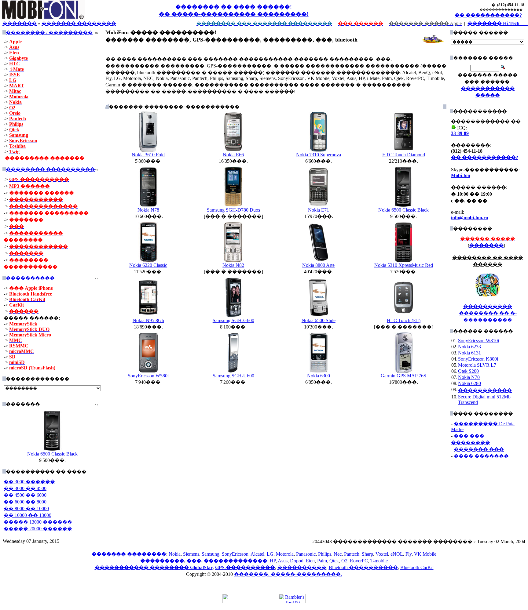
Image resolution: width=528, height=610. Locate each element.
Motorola (285, 554)
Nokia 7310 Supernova (318, 154)
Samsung (210, 554)
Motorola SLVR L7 (477, 365)
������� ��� (479, 449)
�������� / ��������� (49, 32)
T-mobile (379, 560)
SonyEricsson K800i (478, 358)
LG (270, 554)
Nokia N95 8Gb (148, 320)
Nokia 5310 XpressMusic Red (403, 265)
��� (194, 560)
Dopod (296, 560)
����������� (485, 390)
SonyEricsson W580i (148, 375)
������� (19, 23)
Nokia (175, 554)
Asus (283, 560)
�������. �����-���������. (288, 574)
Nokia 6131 (469, 352)
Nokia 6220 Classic (148, 265)
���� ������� (481, 456)
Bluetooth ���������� (363, 567)
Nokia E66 (233, 154)
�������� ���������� (50, 169)
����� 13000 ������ (38, 522)
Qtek (334, 560)
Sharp (367, 554)
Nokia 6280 (469, 383)
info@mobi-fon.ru (469, 217)
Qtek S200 (468, 371)
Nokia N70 (469, 377)
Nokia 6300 (318, 375)
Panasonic (306, 554)
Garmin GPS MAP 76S (403, 375)
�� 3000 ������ (29, 481)
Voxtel (382, 554)
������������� (235, 560)
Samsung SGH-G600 (233, 320)
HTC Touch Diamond (403, 154)
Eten (310, 560)
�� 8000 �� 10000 (26, 508)
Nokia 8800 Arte (318, 265)
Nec (338, 554)
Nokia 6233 (469, 346)
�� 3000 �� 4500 (25, 488)
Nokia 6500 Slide (319, 320)
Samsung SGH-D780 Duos (233, 209)
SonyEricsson (235, 554)
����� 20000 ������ (38, 528)
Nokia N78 (148, 209)
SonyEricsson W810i (478, 340)
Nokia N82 (233, 265)
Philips (324, 554)
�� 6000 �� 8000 (25, 501)
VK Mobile (425, 554)
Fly (408, 554)
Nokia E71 (318, 209)
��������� (162, 560)
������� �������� (79, 23)
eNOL (397, 554)
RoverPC (359, 560)
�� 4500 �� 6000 (25, 495)
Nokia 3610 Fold (148, 154)
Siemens (191, 554)
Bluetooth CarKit (417, 567)
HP (273, 560)
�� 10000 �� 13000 (27, 515)
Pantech (351, 554)
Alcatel (257, 554)
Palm (322, 560)
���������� (30, 278)
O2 (344, 560)
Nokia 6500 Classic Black (52, 453)
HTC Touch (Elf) (403, 320)
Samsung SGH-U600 (233, 375)
